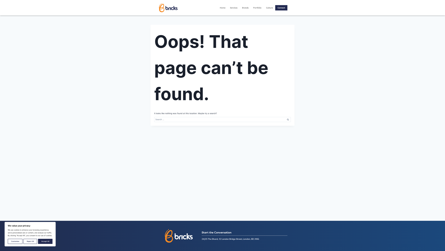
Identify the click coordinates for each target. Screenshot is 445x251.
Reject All (30, 241)
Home (222, 8)
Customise (15, 241)
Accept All (45, 241)
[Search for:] (222, 119)
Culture (269, 8)
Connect (281, 8)
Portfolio (257, 8)
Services (233, 8)
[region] (30, 234)
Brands (245, 8)
